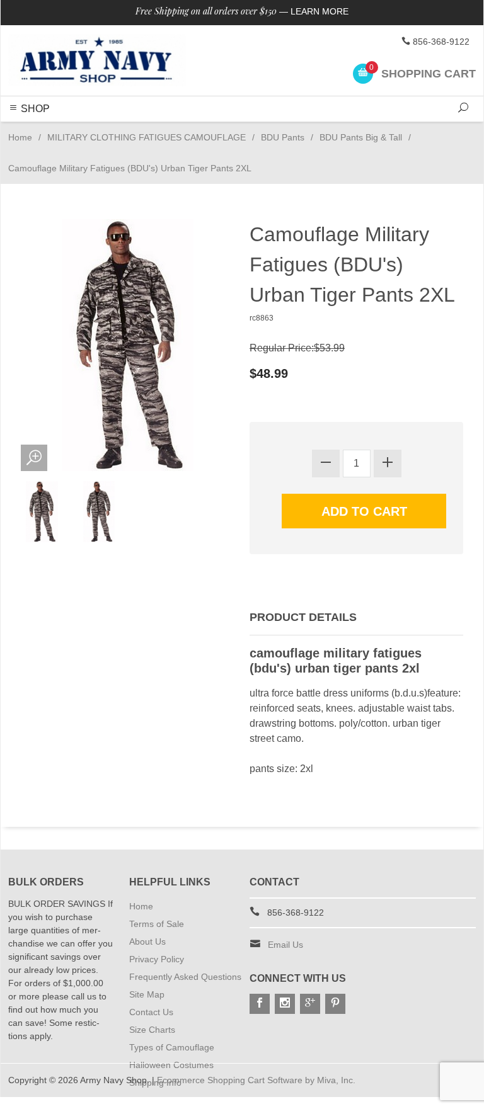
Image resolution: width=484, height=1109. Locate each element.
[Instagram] (285, 1004)
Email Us (285, 945)
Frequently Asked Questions (185, 977)
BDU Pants (282, 137)
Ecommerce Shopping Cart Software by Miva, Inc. (256, 1080)
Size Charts (152, 1030)
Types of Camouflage (171, 1047)
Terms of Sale (156, 924)
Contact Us (151, 1012)
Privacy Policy (156, 959)
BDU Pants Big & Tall (361, 137)
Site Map (146, 994)
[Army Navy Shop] (97, 60)
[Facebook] (260, 1004)
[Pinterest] (335, 1004)
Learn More (320, 11)
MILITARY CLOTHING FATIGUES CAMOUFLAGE (146, 137)
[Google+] (310, 1004)
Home (20, 137)
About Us (147, 941)
